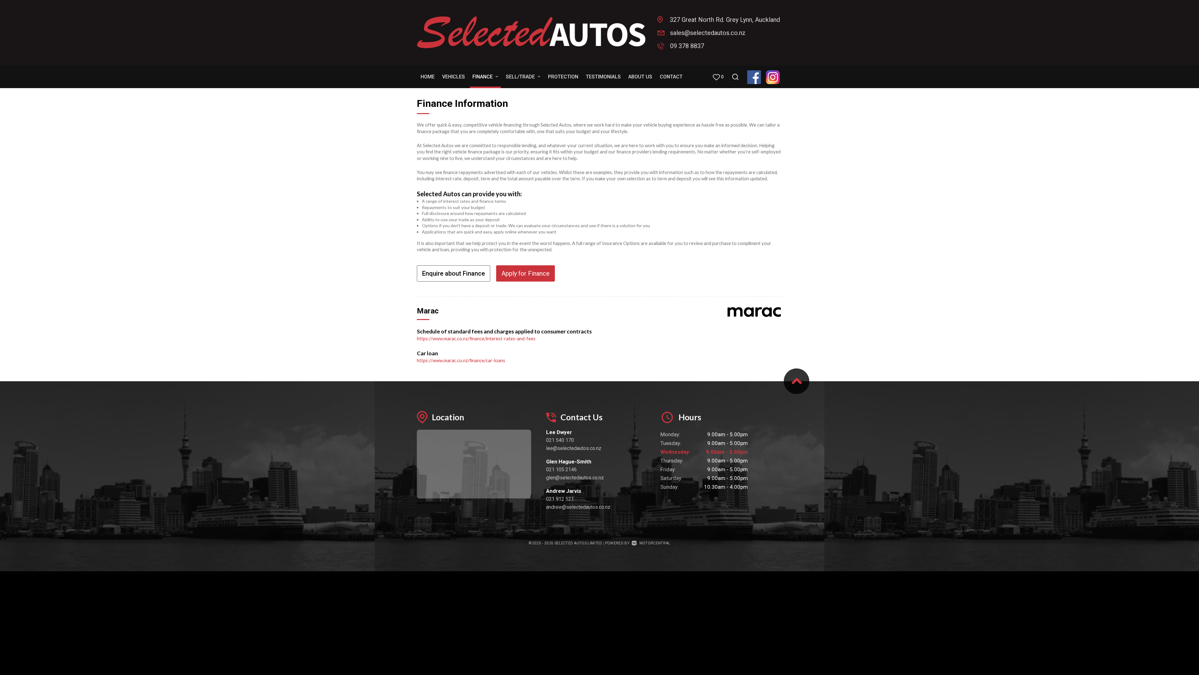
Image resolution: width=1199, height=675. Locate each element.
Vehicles (453, 77)
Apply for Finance (525, 273)
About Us (640, 77)
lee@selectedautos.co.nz (573, 448)
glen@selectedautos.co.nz (575, 478)
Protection (563, 77)
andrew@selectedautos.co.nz (578, 507)
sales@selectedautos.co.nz (708, 33)
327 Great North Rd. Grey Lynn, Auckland (725, 19)
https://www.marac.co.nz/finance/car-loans (461, 360)
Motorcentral (654, 543)
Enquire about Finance (453, 273)
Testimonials (603, 77)
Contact (671, 77)
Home (428, 77)
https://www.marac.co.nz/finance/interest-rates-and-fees (476, 338)
